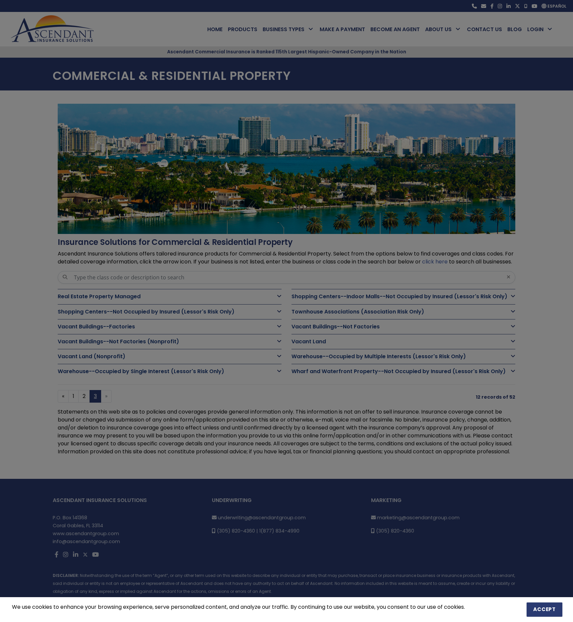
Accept (544, 609)
